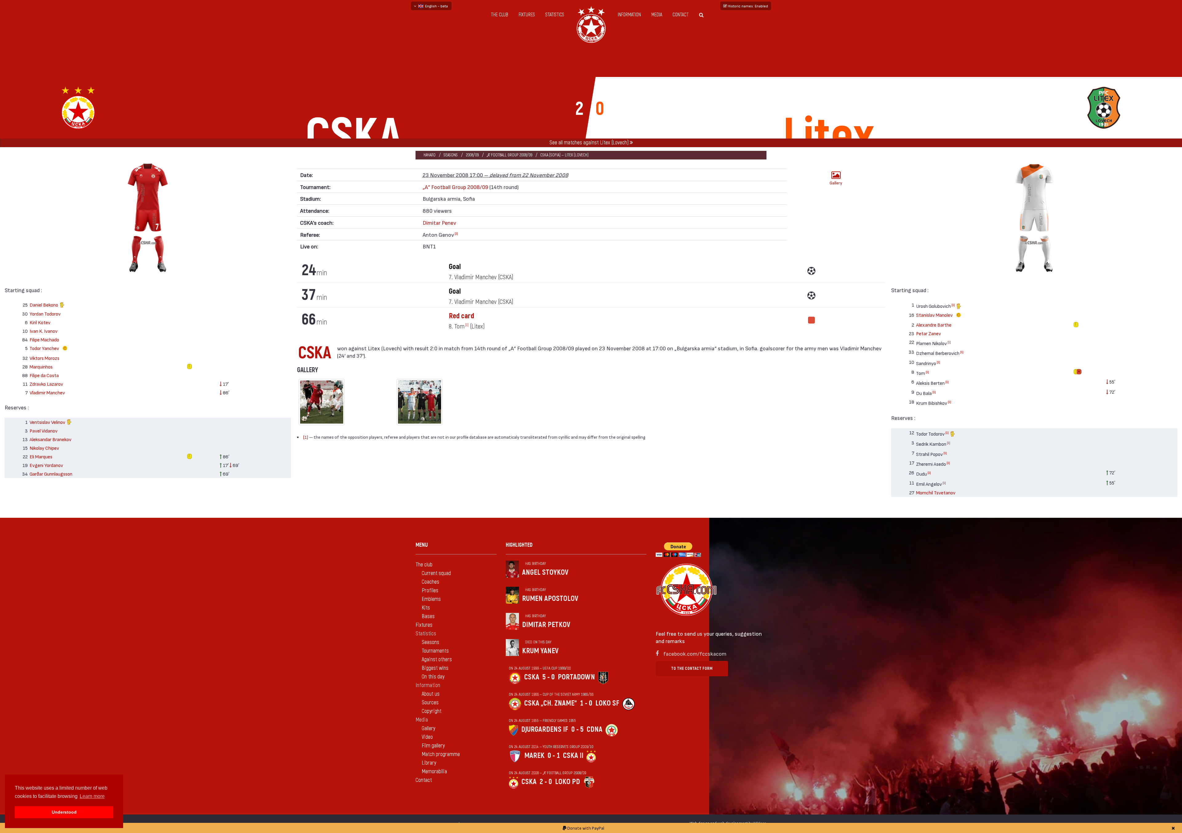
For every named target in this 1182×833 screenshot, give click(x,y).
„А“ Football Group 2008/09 (509, 155)
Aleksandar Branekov (50, 439)
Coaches (430, 582)
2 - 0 (546, 781)
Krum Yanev (540, 650)
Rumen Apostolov (550, 598)
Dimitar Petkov (546, 624)
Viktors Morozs (44, 358)
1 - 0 (586, 703)
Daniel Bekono (44, 305)
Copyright (431, 711)
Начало (430, 155)
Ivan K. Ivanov (44, 331)
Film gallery (433, 745)
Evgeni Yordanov (46, 465)
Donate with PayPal (585, 828)
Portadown (576, 677)
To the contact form (692, 668)
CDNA (594, 729)
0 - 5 (577, 729)
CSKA (531, 677)
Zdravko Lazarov (46, 384)
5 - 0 (548, 677)
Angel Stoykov (545, 572)
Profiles (430, 590)
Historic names (747, 6)
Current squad (436, 573)
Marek (534, 755)
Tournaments (435, 650)
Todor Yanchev (45, 348)
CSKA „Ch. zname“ (550, 703)
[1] (456, 233)
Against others (437, 659)
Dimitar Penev (439, 222)
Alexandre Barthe (933, 325)
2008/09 (472, 155)
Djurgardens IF (544, 729)
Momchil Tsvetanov (935, 492)
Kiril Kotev (40, 322)
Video (427, 737)
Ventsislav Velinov (48, 422)
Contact (681, 15)
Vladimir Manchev (47, 392)
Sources (430, 702)
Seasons (451, 155)
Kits (426, 607)
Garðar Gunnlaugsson (51, 474)
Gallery (836, 182)
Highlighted (519, 545)
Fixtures (527, 15)
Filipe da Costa (44, 375)
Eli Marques (41, 456)
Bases (428, 616)
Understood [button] (64, 812)
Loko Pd (567, 781)
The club (499, 15)
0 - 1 (554, 755)
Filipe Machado (44, 339)
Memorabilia (434, 771)
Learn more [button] (92, 796)
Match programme (441, 754)
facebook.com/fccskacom (694, 653)
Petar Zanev (928, 333)
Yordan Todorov (45, 313)
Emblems (431, 599)
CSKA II (573, 755)
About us (431, 694)
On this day (433, 676)
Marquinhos (41, 366)
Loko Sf (607, 703)
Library (429, 763)
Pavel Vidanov (44, 430)
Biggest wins (435, 668)
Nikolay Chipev (44, 448)
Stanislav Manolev (935, 315)
